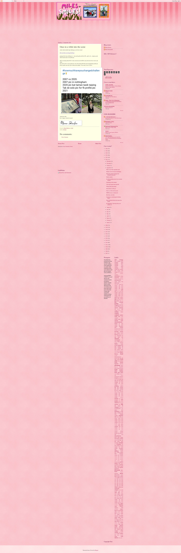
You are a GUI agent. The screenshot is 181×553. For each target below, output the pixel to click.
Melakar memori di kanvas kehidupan (113, 171)
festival (116, 352)
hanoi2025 (121, 366)
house (118, 374)
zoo (121, 537)
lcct (120, 402)
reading (119, 487)
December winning (119, 331)
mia (122, 433)
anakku (116, 281)
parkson (118, 466)
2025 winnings (119, 273)
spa (120, 510)
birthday (116, 303)
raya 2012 (121, 477)
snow (118, 510)
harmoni (121, 368)
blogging (117, 305)
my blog (119, 440)
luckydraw (117, 411)
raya (118, 477)
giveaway (117, 365)
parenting (121, 464)
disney (117, 334)
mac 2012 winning (119, 413)
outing (122, 460)
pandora (121, 462)
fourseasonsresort (118, 356)
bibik (120, 300)
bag (115, 299)
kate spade (121, 398)
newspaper (116, 442)
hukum (121, 373)
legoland (116, 404)
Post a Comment (65, 137)
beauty (117, 300)
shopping (121, 505)
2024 (106, 153)
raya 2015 (116, 480)
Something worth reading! (111, 182)
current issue (119, 320)
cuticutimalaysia (118, 322)
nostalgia (64, 129)
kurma (119, 401)
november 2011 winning (119, 449)
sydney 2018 (120, 517)
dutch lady (120, 337)
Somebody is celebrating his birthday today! (113, 197)
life (122, 404)
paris (115, 466)
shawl (119, 503)
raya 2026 (121, 485)
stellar (122, 511)
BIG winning (119, 302)
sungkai (118, 514)
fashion (119, 345)
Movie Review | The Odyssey (111, 96)
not (115, 444)
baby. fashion (120, 298)
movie (121, 438)
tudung (116, 525)
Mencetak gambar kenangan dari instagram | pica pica (112, 174)
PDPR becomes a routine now (112, 192)
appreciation (117, 284)
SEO (117, 495)
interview (121, 378)
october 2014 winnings (119, 456)
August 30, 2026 (108, 122)
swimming (116, 515)
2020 (106, 225)
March (108, 218)
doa (122, 335)
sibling (116, 506)
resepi (120, 489)
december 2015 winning (119, 330)
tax (118, 518)
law (119, 402)
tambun (116, 518)
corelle (122, 316)
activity (121, 276)
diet (115, 334)
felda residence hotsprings (119, 350)
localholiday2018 (117, 408)
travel (121, 522)
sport (122, 510)
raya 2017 (116, 481)
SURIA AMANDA (109, 85)
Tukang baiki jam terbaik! (111, 186)
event (118, 341)
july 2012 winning (119, 389)
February (109, 220)
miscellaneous (118, 436)
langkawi (116, 402)
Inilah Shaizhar (108, 136)
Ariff (122, 290)
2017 (106, 231)
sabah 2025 (117, 492)
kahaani (121, 397)
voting (121, 530)
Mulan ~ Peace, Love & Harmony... (112, 100)
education (117, 338)
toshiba (116, 522)
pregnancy (116, 473)
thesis (115, 519)
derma (118, 333)
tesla (120, 518)
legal (122, 402)
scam (115, 494)
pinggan (121, 471)
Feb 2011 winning (119, 346)
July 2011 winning (119, 387)
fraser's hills (117, 358)
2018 (106, 229)
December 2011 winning (119, 326)
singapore (121, 506)
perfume (121, 467)
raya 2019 (116, 483)
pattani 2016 (117, 467)
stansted (119, 511)
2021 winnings (120, 269)
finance (121, 352)
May (108, 213)
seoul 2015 (120, 495)
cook (119, 316)
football (116, 355)
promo (122, 474)
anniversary (117, 283)
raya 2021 (116, 484)
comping (117, 313)
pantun (122, 463)
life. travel (117, 405)
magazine (121, 415)
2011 (106, 244)
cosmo (122, 317)
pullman (118, 476)
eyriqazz (116, 342)
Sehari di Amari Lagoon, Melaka (111, 132)
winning (121, 535)
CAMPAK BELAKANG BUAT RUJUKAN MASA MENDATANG (113, 102)
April (108, 216)
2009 (106, 249)
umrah (116, 526)
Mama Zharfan (108, 47)
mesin (120, 433)
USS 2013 (119, 528)
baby (116, 298)
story (116, 513)
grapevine (116, 366)
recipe (122, 487)
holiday (121, 371)
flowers (116, 354)
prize (121, 473)
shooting (116, 504)
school (118, 494)
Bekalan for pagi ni (109, 107)
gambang (121, 360)
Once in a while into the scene (112, 190)
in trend (116, 378)
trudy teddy (120, 524)
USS (115, 528)
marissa (119, 422)
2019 (106, 227)
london (116, 410)
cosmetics (116, 317)
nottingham (118, 444)
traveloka (116, 524)
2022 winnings (117, 270)
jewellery (117, 386)
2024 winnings (120, 272)
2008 (106, 251)
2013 (106, 240)
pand (119, 462)
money (121, 437)
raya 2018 (121, 481)
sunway (122, 514)
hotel (122, 372)
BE (115, 300)
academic (116, 274)
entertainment (117, 339)
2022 (106, 157)
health (116, 369)
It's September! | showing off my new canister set (113, 204)
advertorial (117, 277)
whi (115, 535)
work (122, 536)
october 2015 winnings (119, 457)
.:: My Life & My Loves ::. (110, 117)
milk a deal (119, 434)
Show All (121, 110)
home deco (117, 372)
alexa (122, 278)
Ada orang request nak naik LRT (112, 184)
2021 (106, 159)
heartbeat (121, 369)
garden (116, 362)
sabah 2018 (120, 491)
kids (122, 400)
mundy (116, 440)
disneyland (119, 335)
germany (121, 363)
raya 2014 (121, 479)
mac (120, 411)
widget (118, 535)
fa (118, 342)
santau (122, 492)
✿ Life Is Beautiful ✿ (109, 106)
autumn (122, 296)
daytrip (116, 323)
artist (116, 291)
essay (116, 341)
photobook (117, 468)
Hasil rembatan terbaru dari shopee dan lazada (114, 201)
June (108, 211)
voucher (116, 532)
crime (122, 319)
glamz (122, 365)
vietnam (116, 530)
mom (119, 437)
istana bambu (117, 379)
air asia (119, 278)
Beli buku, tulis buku (110, 195)
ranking (116, 477)
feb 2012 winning (119, 347)
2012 (106, 242)
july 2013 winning (118, 390)
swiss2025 (121, 515)
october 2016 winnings (119, 459)
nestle (122, 441)
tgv (122, 518)
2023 (106, 155)
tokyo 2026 (117, 521)
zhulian (119, 537)
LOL (122, 408)
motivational (117, 438)
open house (117, 460)
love (122, 410)
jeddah (122, 384)
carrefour (118, 309)
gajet (118, 360)
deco (115, 333)
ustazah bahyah (120, 529)
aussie (119, 296)
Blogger (96, 550)
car (115, 309)
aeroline (121, 277)
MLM (116, 437)
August (108, 207)
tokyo (118, 520)
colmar (122, 311)
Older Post (98, 143)
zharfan (116, 537)
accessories (117, 276)
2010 (106, 246)
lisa (119, 407)
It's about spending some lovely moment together (114, 179)
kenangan (116, 399)
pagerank (116, 462)
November (109, 163)
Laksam (106, 92)
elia (122, 338)
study (122, 513)
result (122, 489)
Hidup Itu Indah (108, 91)
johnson (121, 386)
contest (117, 315)
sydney (116, 517)
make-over (121, 416)
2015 (106, 236)
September (109, 167)
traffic (119, 522)
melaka (121, 431)
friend (121, 359)
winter (116, 536)
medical (121, 430)
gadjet (116, 361)
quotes (121, 476)
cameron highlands (119, 307)
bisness (122, 303)
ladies (122, 401)
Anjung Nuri (120, 281)
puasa (116, 476)
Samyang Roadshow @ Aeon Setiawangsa (113, 118)
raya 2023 (116, 485)
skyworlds (116, 509)
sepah (120, 496)
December (109, 161)
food (121, 354)
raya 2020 (121, 483)
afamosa (116, 278)
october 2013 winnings (119, 455)
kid (119, 399)
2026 (106, 148)
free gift (121, 358)
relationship (117, 488)
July (108, 209)
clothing (116, 312)
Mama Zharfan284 (109, 49)
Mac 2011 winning (119, 412)
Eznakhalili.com (108, 95)
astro (118, 291)
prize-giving (117, 474)
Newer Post (61, 143)
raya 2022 (121, 484)
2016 (106, 233)
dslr (115, 337)
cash (122, 309)
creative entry (117, 319)
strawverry (118, 513)
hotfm (116, 373)
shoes (122, 503)
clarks (122, 310)
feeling (122, 349)
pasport (121, 466)
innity (119, 378)
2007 (106, 253)
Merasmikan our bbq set (111, 188)
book (120, 305)
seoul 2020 (117, 496)
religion (116, 490)
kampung (116, 398)
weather (117, 533)
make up (116, 416)
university (121, 526)
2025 (106, 150)
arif (119, 289)
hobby (116, 371)
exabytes (121, 341)
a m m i (107, 131)
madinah (116, 415)
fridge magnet (117, 359)
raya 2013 (116, 479)
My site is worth (108, 76)
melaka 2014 (117, 433)
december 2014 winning (119, 328)
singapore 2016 (119, 507)
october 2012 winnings (119, 453)
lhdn (119, 404)
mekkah (116, 431)
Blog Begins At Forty (109, 121)
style (115, 514)
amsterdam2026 (118, 280)
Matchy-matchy (109, 177)
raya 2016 (121, 480)
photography (117, 470)
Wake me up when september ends (113, 169)
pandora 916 (117, 463)
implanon (121, 376)
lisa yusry (121, 407)
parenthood (116, 464)
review (116, 491)
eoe (122, 339)
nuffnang (117, 451)
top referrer (121, 521)
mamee (116, 418)
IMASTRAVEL (117, 376)
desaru (122, 333)
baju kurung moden (119, 299)
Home (79, 143)
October (108, 165)
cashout (116, 310)
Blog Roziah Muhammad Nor (111, 126)
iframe (122, 375)
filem (118, 352)
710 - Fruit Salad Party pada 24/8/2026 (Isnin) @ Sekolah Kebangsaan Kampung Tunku (113, 138)
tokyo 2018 (121, 519)
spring (116, 511)
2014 (106, 238)
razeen (116, 487)
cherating (119, 310)
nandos (118, 441)
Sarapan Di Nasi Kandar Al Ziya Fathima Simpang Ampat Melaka (113, 86)
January (108, 222)
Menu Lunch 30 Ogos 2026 (110, 127)
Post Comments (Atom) (68, 146)
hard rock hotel (117, 368)
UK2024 (121, 525)
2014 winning (117, 261)
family (116, 344)
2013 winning (119, 259)
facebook (121, 342)
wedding (121, 533)
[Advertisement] (90, 30)
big (122, 300)
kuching (116, 401)
